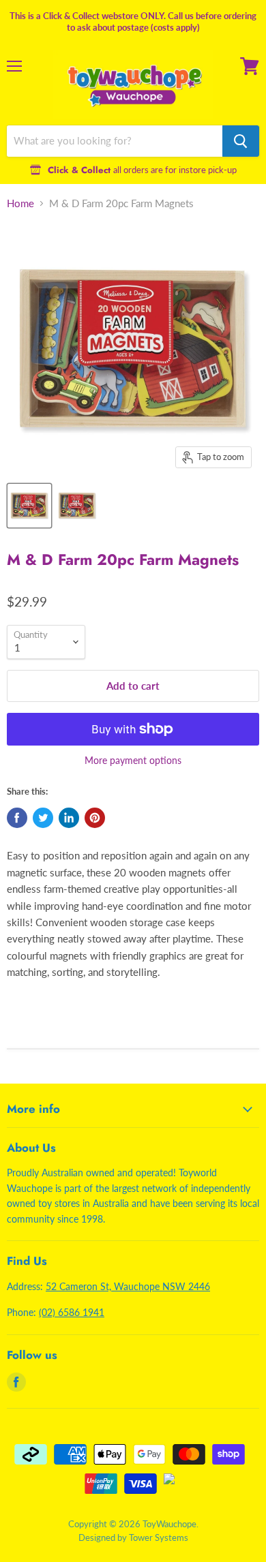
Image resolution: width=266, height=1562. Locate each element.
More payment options (133, 760)
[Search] (240, 141)
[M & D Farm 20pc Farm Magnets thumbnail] (29, 505)
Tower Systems (158, 1537)
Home (20, 203)
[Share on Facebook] (17, 818)
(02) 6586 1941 (71, 1312)
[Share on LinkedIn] (69, 818)
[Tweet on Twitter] (43, 818)
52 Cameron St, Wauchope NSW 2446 (128, 1286)
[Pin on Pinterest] (95, 818)
